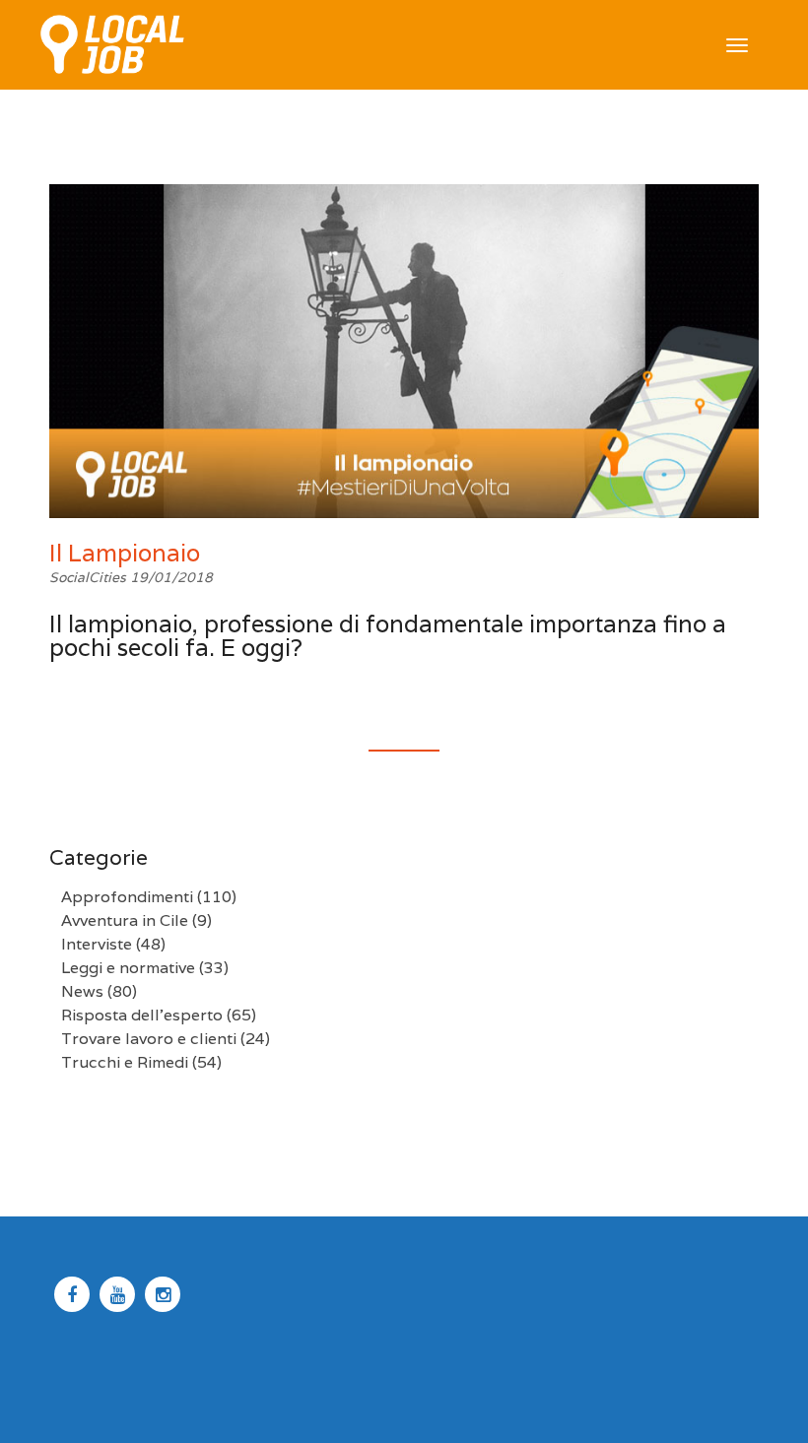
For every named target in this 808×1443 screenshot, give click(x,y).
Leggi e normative (128, 967)
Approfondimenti (127, 896)
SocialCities (89, 577)
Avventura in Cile (124, 920)
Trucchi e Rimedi (124, 1062)
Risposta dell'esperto (142, 1015)
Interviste (96, 944)
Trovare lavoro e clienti (148, 1038)
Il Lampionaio (124, 553)
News (82, 991)
